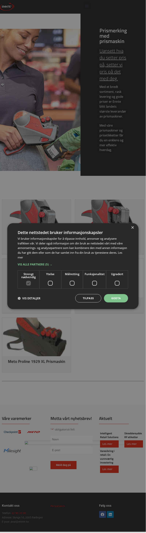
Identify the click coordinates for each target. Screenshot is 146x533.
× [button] (132, 227)
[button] (73, 264)
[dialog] (72, 266)
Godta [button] (116, 298)
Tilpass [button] (88, 298)
